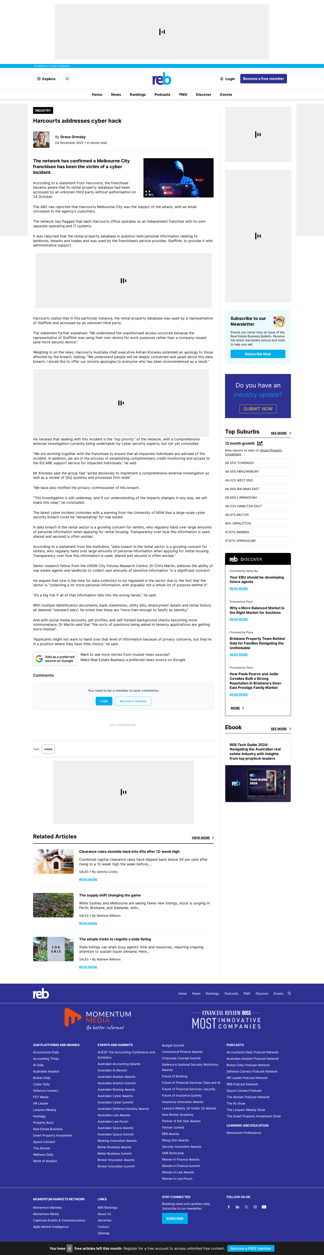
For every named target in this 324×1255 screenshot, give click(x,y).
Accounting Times (46, 1058)
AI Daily (38, 1065)
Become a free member (263, 78)
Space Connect (44, 1142)
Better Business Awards (114, 1147)
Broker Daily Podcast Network (248, 1065)
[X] (246, 1207)
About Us (104, 1214)
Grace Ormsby (73, 137)
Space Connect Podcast (244, 1090)
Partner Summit (173, 1127)
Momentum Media (46, 1214)
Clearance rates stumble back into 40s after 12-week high (129, 851)
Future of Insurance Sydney (182, 1095)
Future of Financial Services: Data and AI (191, 1082)
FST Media (40, 1097)
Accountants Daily (46, 1052)
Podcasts (162, 94)
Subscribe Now (258, 354)
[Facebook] (229, 1207)
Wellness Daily (43, 1154)
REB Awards (170, 1134)
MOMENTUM (59, 66)
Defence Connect (45, 1090)
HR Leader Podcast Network (247, 1078)
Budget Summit (173, 1045)
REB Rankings (107, 1207)
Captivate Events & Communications (59, 1220)
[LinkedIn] (237, 1207)
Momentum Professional (244, 1133)
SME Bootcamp (173, 1153)
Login (230, 79)
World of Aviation (45, 1161)
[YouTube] (264, 1207)
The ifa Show (236, 1103)
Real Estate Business (48, 1129)
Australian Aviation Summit (117, 1083)
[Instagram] (255, 1207)
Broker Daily (41, 1078)
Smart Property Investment (52, 1135)
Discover (203, 94)
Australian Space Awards (115, 1128)
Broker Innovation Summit (116, 1166)
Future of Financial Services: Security (188, 1089)
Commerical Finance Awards (182, 1052)
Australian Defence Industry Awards (123, 1108)
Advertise (104, 1220)
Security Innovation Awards (181, 1146)
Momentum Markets (47, 1207)
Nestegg (39, 1116)
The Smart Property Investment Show (254, 1116)
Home (97, 94)
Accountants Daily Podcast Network (253, 1052)
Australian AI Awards (112, 1070)
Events (226, 94)
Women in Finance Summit (181, 1166)
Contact (103, 1227)
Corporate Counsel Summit (181, 1058)
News (116, 94)
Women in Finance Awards (180, 1159)
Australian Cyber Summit (115, 1102)
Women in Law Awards (178, 1172)
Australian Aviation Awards (116, 1076)
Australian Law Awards (114, 1115)
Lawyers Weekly (44, 1110)
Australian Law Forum (113, 1121)
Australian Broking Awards (116, 1089)
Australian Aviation (46, 1071)
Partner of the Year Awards (181, 1121)
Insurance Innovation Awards (182, 1102)
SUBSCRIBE (175, 1218)
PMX (183, 94)
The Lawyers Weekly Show (246, 1110)
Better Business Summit (115, 1153)
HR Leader (40, 1103)
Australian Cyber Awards (115, 1096)
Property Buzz (43, 1122)
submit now (258, 408)
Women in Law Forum (177, 1178)
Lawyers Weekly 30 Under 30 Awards (189, 1108)
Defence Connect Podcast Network (252, 1071)
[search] (289, 993)
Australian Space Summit (116, 1134)
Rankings (138, 94)
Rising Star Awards (175, 1140)
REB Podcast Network (242, 1084)
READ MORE (88, 879)
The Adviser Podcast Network (248, 1097)
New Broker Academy (178, 1114)
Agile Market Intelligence (51, 1227)
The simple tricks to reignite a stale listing (115, 939)
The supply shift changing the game (110, 895)
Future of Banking (175, 1076)
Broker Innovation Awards (116, 1160)
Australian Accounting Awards (119, 1064)
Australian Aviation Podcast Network (253, 1058)
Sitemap (104, 1233)
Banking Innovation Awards (117, 1140)
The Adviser (41, 1148)
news (48, 749)
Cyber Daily (41, 1084)
